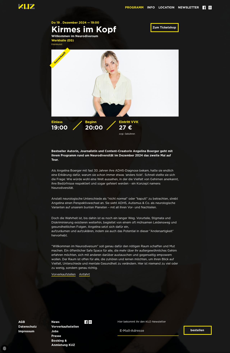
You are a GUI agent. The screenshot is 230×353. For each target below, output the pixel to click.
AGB (21, 322)
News (55, 322)
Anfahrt (84, 274)
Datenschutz (27, 326)
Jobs (54, 331)
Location (166, 7)
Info (151, 7)
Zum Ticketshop (164, 27)
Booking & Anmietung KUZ (63, 343)
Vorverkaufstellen (63, 274)
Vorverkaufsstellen (65, 326)
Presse (56, 336)
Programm (134, 7)
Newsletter (188, 7)
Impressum (26, 331)
